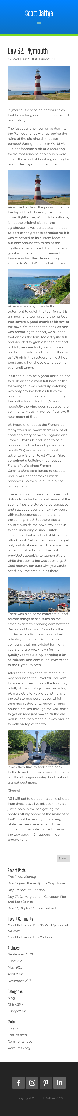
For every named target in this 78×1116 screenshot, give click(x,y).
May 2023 (15, 967)
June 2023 (15, 961)
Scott (15, 59)
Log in (13, 1028)
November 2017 (19, 981)
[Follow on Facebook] (18, 1083)
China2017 (15, 1004)
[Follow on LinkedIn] (59, 1083)
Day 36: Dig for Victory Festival (32, 908)
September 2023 (20, 954)
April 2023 (15, 974)
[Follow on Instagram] (32, 1083)
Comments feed (20, 1041)
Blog (11, 998)
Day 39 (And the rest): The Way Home (36, 883)
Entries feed (17, 1035)
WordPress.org (19, 1048)
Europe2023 (47, 59)
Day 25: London (45, 937)
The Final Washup (22, 877)
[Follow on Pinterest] (46, 1083)
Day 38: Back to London (26, 890)
